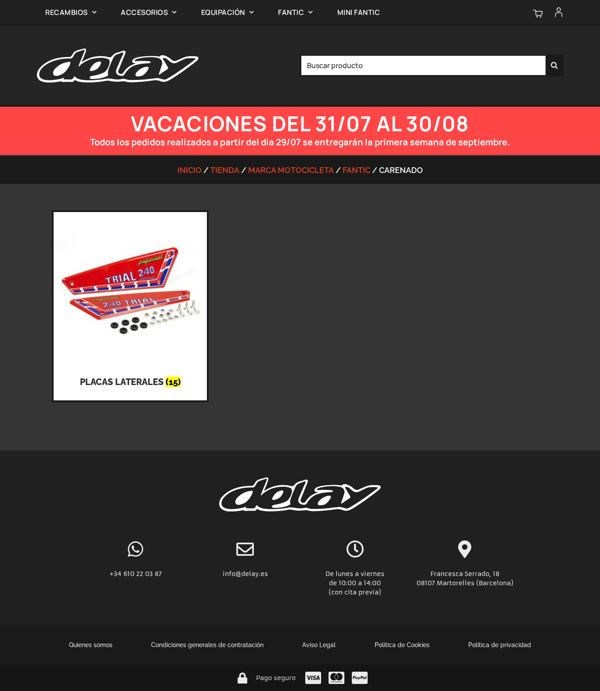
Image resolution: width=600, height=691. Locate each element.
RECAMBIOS (66, 12)
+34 (116, 574)
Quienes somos (90, 644)
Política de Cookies (402, 644)
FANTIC (291, 12)
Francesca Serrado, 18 (464, 574)
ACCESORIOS (144, 12)
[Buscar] (554, 65)
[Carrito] (538, 13)
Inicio (189, 170)
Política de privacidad (499, 644)
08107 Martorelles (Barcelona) (464, 583)
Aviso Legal (319, 644)
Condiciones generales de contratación (207, 644)
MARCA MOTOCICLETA (291, 170)
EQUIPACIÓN (223, 12)
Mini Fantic (358, 12)
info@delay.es (245, 574)
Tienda (224, 170)
